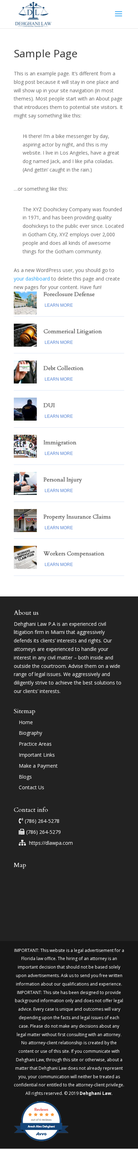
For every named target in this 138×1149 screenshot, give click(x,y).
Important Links (37, 754)
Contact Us (31, 787)
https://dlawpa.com (50, 842)
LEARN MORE (59, 305)
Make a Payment (38, 765)
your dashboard (32, 278)
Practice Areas (35, 743)
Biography (30, 732)
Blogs (25, 776)
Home (26, 722)
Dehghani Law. (96, 1093)
